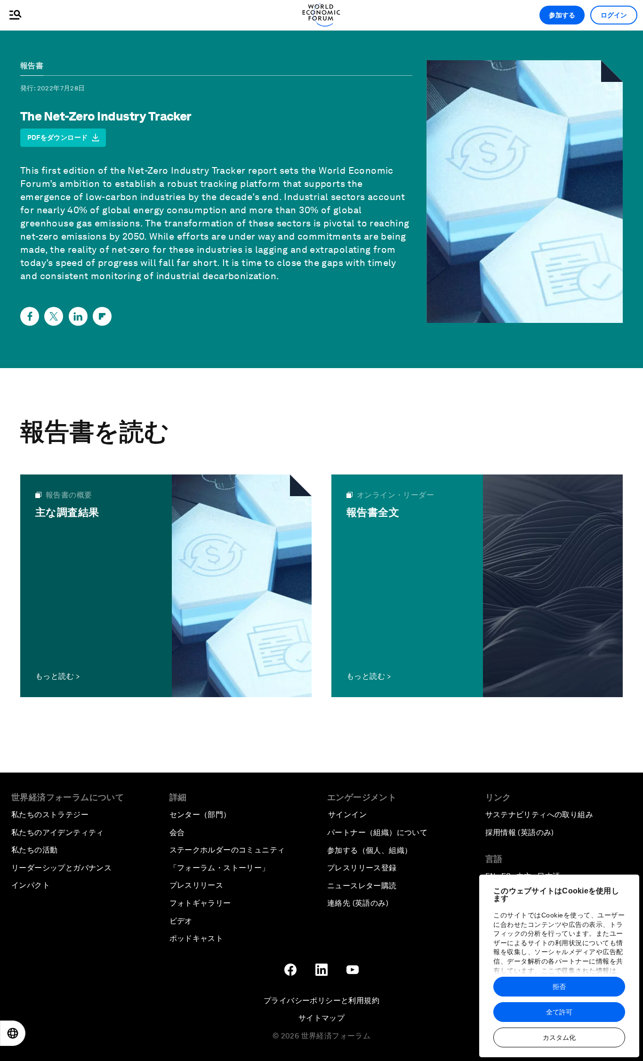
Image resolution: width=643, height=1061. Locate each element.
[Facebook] (29, 316)
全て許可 (559, 1012)
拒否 (559, 986)
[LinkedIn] (78, 316)
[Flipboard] (102, 316)
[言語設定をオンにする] (12, 1033)
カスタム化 (559, 1037)
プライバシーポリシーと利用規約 (321, 1000)
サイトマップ (321, 1017)
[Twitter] (53, 316)
